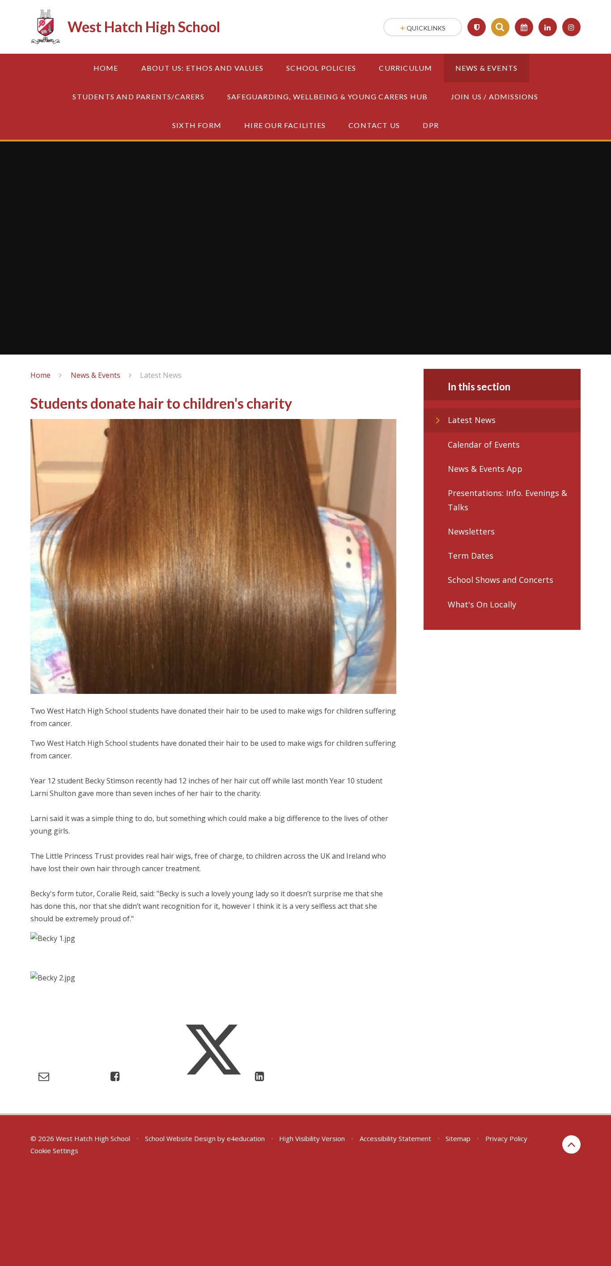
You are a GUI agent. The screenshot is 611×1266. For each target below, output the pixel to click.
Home (40, 375)
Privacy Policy (506, 1138)
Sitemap (458, 1138)
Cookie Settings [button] (54, 1150)
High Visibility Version (312, 1138)
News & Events (95, 375)
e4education (246, 1138)
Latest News (161, 375)
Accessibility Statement (395, 1138)
